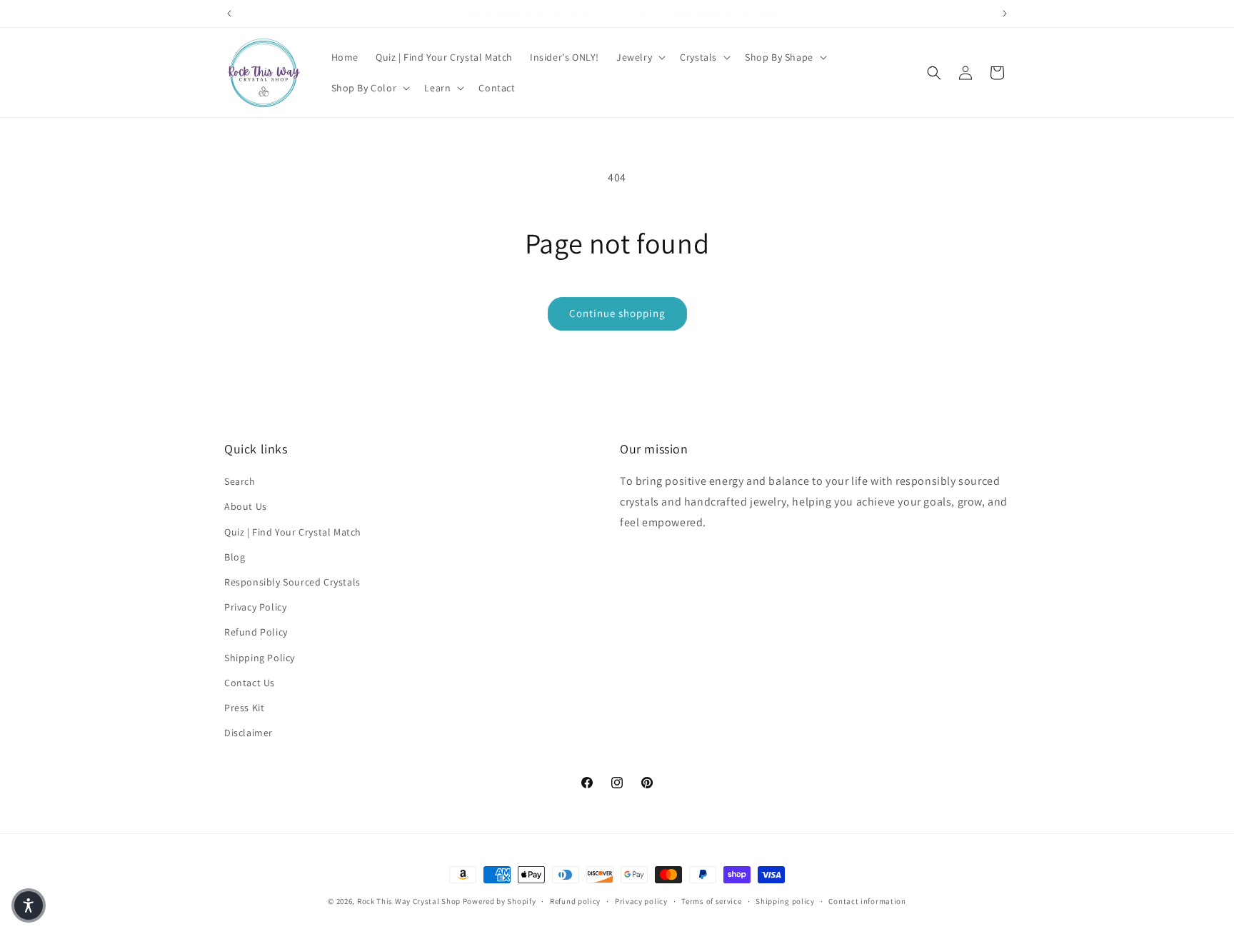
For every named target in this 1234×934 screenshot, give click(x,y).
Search (240, 482)
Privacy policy (641, 900)
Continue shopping (617, 313)
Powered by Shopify (499, 901)
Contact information (867, 900)
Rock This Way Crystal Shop (409, 901)
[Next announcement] (1004, 13)
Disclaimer (248, 732)
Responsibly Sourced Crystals (292, 582)
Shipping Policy (259, 657)
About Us (245, 507)
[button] (639, 57)
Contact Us (249, 682)
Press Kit (244, 707)
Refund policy (575, 900)
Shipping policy (785, 900)
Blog (234, 557)
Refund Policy (256, 632)
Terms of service (711, 900)
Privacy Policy (255, 607)
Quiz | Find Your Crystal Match (292, 532)
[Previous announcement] (229, 13)
